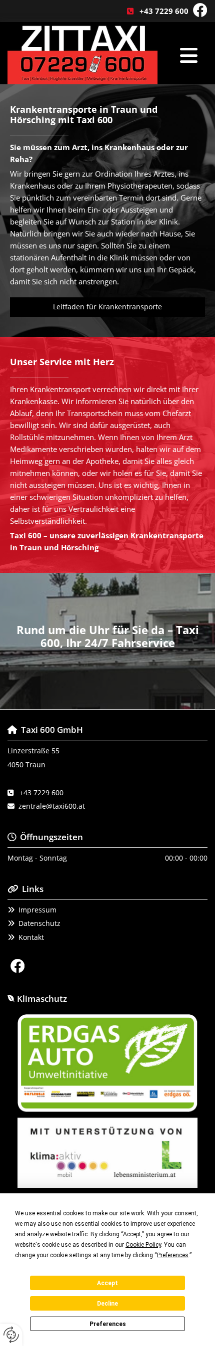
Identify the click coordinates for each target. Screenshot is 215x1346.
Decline (107, 1303)
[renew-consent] (11, 1335)
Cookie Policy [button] (143, 1244)
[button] (107, 307)
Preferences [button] (172, 1255)
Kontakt (31, 937)
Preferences (108, 1324)
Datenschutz (39, 923)
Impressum (37, 909)
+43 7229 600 (164, 11)
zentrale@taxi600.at (51, 806)
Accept (107, 1283)
